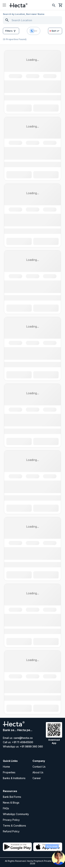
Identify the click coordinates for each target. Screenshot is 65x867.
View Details (32, 126)
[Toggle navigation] (4, 5)
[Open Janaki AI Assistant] (58, 855)
